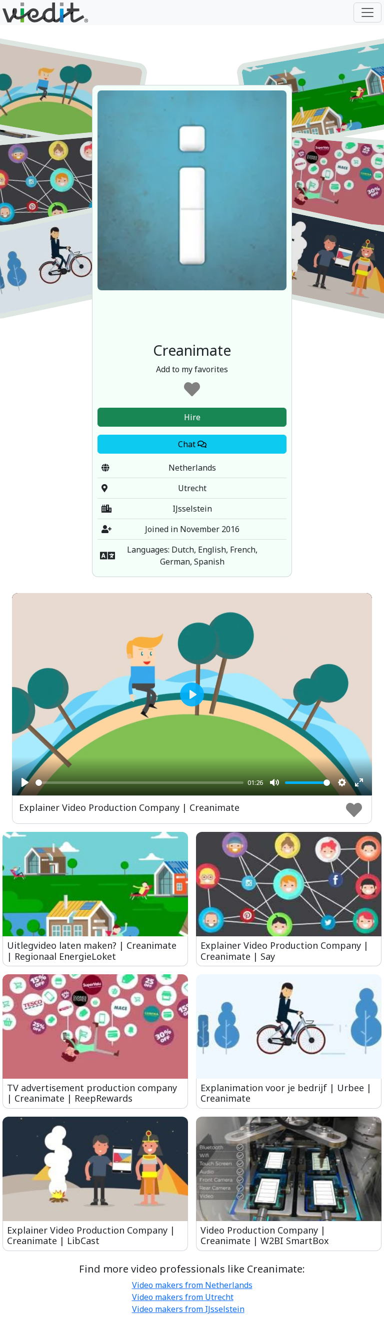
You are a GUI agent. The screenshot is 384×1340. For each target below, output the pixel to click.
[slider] (140, 782)
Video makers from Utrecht (183, 1297)
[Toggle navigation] (368, 12)
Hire (192, 417)
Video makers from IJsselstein (188, 1309)
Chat (188, 444)
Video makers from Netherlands (192, 1285)
